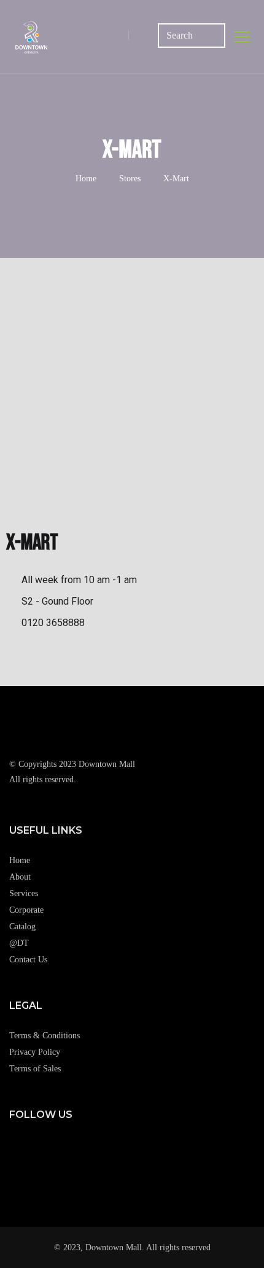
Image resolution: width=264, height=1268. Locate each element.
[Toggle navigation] (242, 36)
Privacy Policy (34, 1052)
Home (86, 178)
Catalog (22, 926)
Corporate (26, 910)
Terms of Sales (35, 1068)
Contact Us (28, 959)
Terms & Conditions (44, 1035)
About (20, 876)
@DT (19, 943)
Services (23, 893)
